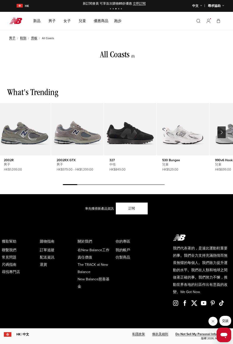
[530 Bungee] (183, 129)
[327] (130, 129)
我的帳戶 (123, 250)
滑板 (34, 38)
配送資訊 (47, 257)
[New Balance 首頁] (17, 21)
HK (22, 334)
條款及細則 (160, 334)
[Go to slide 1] (111, 9)
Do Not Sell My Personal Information (201, 334)
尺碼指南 (9, 264)
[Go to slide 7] (157, 185)
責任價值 (85, 257)
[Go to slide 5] (122, 9)
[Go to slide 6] (143, 185)
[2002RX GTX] (77, 129)
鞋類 (23, 38)
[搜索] (198, 21)
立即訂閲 (139, 3)
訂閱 (132, 208)
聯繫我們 (9, 250)
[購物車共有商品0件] (218, 21)
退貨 (43, 264)
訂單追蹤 (47, 250)
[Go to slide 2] (113, 9)
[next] (222, 132)
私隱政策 (138, 334)
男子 (12, 38)
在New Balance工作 (93, 250)
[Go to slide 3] (116, 9)
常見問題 (9, 257)
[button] (208, 21)
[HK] (17, 6)
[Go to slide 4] (119, 9)
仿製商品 (123, 257)
